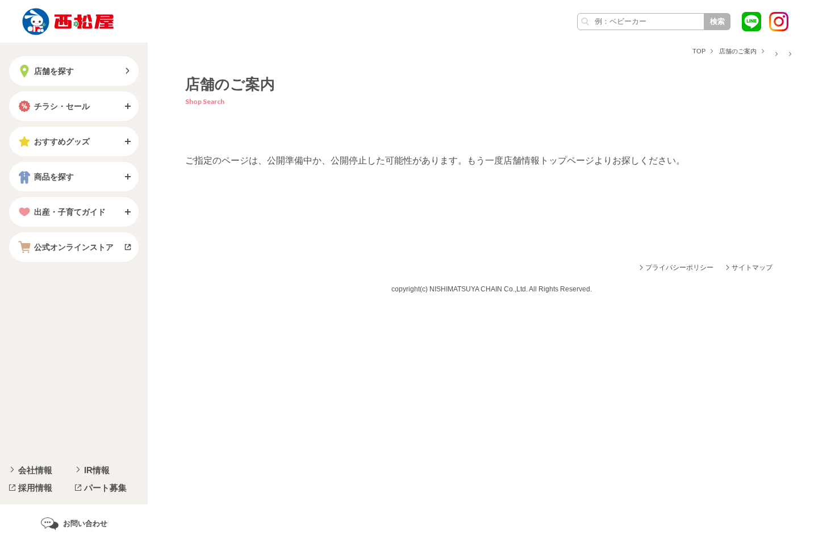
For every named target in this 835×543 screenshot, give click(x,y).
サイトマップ (752, 268)
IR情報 (97, 470)
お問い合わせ (85, 523)
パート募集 (105, 487)
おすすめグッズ (62, 141)
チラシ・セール (62, 106)
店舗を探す (54, 71)
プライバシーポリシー (679, 268)
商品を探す (54, 176)
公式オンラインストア (74, 247)
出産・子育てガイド (70, 211)
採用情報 (35, 487)
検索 (717, 21)
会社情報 (35, 470)
